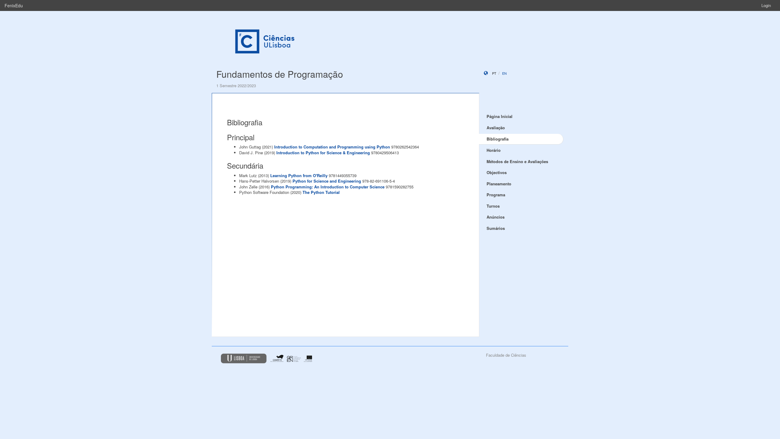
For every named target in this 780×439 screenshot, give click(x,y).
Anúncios (496, 217)
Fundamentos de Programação (279, 73)
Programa (496, 195)
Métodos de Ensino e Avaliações (517, 161)
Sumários (496, 228)
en (504, 73)
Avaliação (496, 127)
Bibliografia (498, 139)
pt (494, 73)
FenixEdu (14, 5)
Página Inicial (499, 116)
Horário (494, 150)
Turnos (493, 206)
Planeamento (499, 184)
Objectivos (497, 172)
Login (766, 5)
